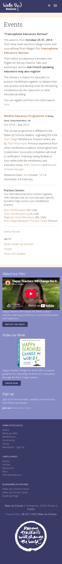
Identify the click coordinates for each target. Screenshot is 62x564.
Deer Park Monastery (16, 214)
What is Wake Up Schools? (19, 244)
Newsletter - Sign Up (13, 447)
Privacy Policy (12, 514)
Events (6, 461)
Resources (8, 468)
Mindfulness (9, 436)
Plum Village (11, 139)
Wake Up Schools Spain (15, 492)
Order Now (11, 383)
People (8, 249)
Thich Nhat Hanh (17, 143)
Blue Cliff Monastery (15, 210)
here (6, 104)
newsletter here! (21, 407)
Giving (5, 443)
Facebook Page (10, 495)
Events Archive (12, 231)
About (5, 429)
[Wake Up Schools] (12, 6)
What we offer (10, 433)
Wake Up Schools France (15, 488)
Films (5, 471)
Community (8, 440)
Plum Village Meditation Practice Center (26, 221)
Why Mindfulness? (12, 474)
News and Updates (15, 253)
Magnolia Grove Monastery (19, 217)
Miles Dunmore (33, 165)
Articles (6, 464)
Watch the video (15, 324)
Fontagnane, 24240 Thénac (40, 505)
